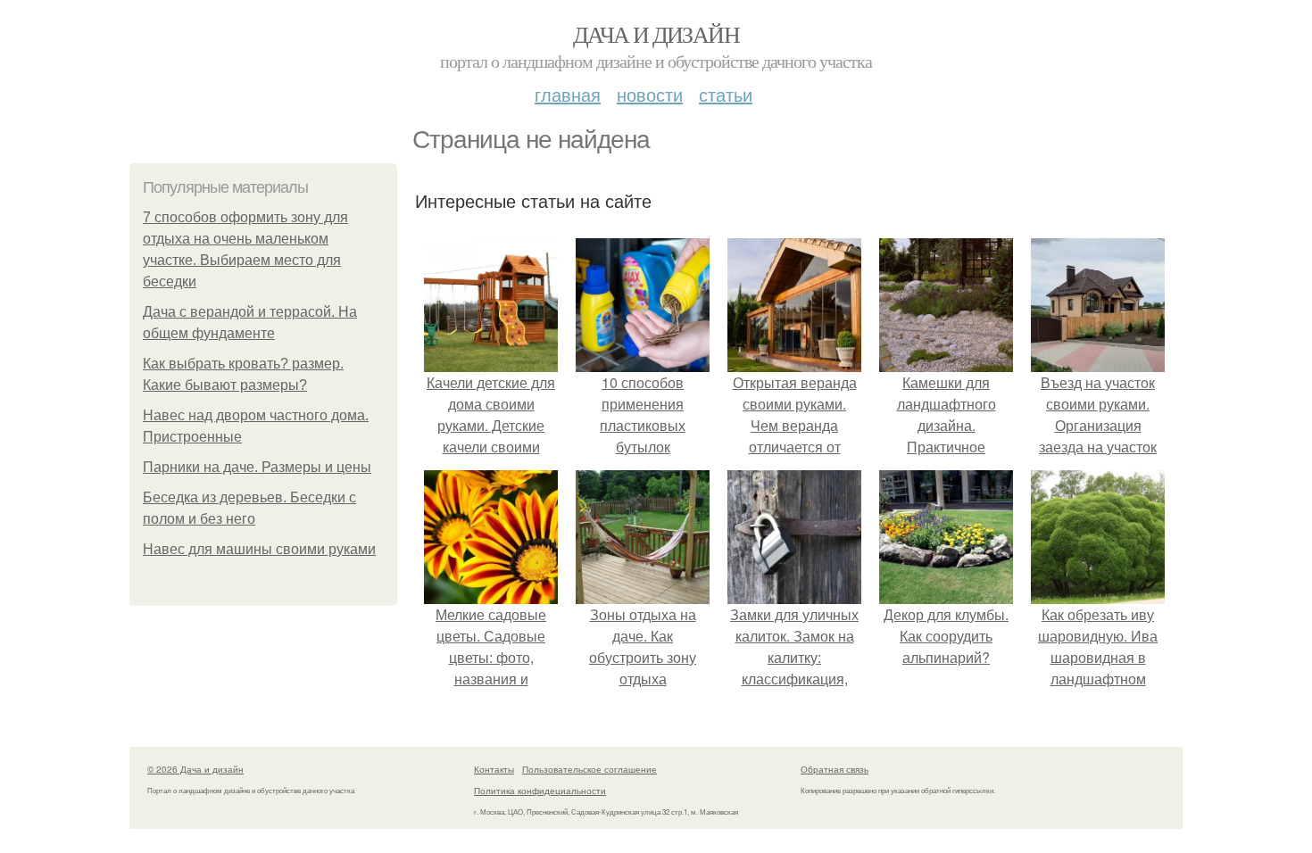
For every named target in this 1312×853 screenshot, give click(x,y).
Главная (568, 94)
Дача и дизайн (656, 34)
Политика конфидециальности (540, 790)
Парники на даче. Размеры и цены (257, 467)
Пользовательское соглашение (589, 769)
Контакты (494, 769)
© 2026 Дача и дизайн (195, 769)
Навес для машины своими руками (259, 549)
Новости (650, 94)
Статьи (725, 94)
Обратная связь (834, 769)
